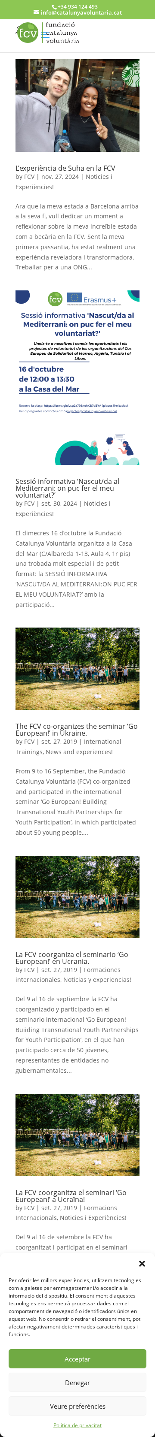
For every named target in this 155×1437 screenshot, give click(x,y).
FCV (29, 176)
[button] (142, 1263)
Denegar (77, 1382)
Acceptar (77, 1359)
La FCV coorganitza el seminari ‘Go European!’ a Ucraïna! (71, 1196)
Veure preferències (77, 1406)
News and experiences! (79, 752)
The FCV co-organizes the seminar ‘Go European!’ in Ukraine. (77, 730)
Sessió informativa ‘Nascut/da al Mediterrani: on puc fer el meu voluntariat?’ (67, 488)
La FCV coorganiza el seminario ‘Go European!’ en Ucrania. (72, 958)
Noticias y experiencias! (97, 979)
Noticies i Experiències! (93, 1218)
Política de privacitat (77, 1425)
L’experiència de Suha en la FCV (65, 168)
